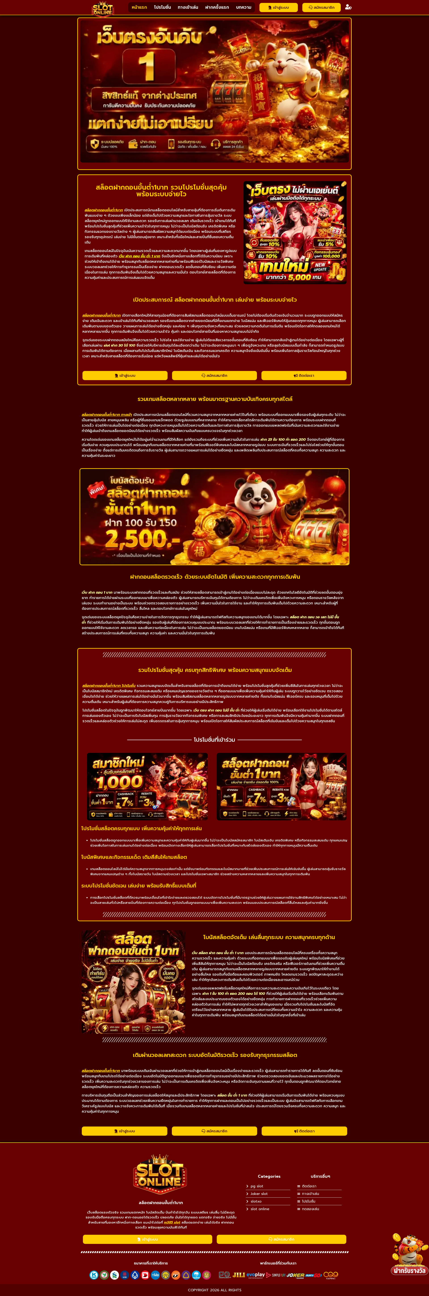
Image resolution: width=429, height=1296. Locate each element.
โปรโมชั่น (162, 7)
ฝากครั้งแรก (217, 7)
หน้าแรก (139, 7)
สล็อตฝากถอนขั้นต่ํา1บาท (161, 1203)
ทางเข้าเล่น (188, 7)
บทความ (243, 7)
